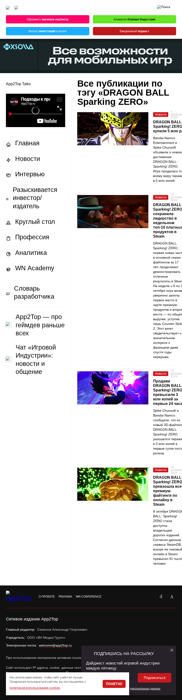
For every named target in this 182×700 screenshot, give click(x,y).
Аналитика (31, 252)
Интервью (30, 174)
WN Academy (34, 268)
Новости (27, 158)
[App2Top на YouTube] (150, 597)
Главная (27, 143)
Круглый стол (35, 221)
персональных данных (145, 688)
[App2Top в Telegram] (172, 597)
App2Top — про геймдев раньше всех (40, 325)
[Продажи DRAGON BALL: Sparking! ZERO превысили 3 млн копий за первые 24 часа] (112, 387)
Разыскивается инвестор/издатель (35, 198)
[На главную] (8, 8)
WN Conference (88, 596)
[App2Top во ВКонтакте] (161, 597)
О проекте (47, 596)
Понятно (114, 684)
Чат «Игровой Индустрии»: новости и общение (36, 360)
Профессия (32, 237)
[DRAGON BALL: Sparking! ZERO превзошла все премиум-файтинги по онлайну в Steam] (112, 484)
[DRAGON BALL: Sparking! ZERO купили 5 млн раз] (112, 128)
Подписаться (154, 678)
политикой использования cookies (34, 688)
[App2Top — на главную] (19, 597)
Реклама (65, 596)
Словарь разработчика (34, 292)
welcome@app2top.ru (55, 645)
